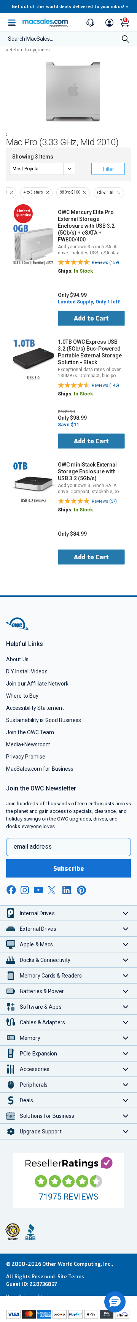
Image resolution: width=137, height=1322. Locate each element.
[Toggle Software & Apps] (126, 1006)
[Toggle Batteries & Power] (126, 991)
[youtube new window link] (38, 890)
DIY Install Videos (27, 671)
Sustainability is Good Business (43, 720)
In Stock (83, 271)
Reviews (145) (105, 385)
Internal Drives (37, 913)
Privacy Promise (25, 757)
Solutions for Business (47, 1116)
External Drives (38, 929)
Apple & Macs (36, 944)
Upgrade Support (41, 1131)
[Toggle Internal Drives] (126, 913)
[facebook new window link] (11, 890)
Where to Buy (22, 696)
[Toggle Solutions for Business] (126, 1115)
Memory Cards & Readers (51, 976)
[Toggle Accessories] (126, 1069)
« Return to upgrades (28, 49)
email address (33, 846)
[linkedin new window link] (67, 890)
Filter (108, 169)
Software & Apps (41, 1007)
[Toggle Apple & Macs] (126, 944)
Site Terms (70, 1276)
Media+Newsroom (28, 744)
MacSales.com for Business (39, 769)
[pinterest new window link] (81, 890)
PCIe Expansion (38, 1054)
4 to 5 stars (33, 192)
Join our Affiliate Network (37, 684)
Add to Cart (91, 318)
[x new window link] (53, 890)
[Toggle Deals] (126, 1100)
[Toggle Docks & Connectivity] (126, 959)
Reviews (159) (105, 262)
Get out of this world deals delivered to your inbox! (70, 7)
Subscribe (68, 869)
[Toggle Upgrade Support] (126, 1131)
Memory (30, 1038)
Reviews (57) (104, 501)
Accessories (34, 1069)
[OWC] (18, 628)
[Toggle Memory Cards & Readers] (126, 975)
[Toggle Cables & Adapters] (126, 1022)
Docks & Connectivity (45, 960)
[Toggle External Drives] (126, 928)
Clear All (106, 192)
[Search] (125, 40)
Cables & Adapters (42, 1022)
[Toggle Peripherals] (126, 1084)
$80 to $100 (70, 192)
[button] (115, 1301)
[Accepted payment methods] (68, 1315)
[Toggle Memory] (126, 1037)
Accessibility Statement (35, 708)
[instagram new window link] (25, 890)
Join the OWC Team (30, 732)
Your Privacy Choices (31, 1296)
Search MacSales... (30, 39)
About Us (17, 659)
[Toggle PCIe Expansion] (126, 1053)
